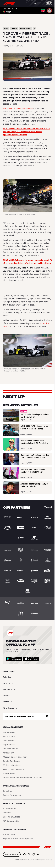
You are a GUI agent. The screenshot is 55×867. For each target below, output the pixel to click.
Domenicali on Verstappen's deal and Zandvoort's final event (34, 456)
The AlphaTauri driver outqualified (17, 108)
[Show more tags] (34, 28)
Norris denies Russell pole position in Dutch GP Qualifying (34, 442)
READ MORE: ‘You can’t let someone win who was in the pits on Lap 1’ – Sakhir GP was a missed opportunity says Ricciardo (26, 131)
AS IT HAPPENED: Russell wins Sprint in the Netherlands (34, 427)
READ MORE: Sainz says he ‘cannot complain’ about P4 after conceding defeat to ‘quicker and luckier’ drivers (27, 261)
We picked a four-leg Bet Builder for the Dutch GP (34, 415)
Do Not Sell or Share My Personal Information (23, 777)
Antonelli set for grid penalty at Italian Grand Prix (34, 485)
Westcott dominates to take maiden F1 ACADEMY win (32, 470)
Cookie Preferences (12, 795)
